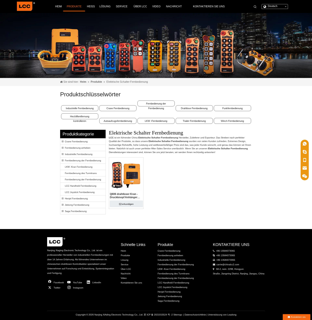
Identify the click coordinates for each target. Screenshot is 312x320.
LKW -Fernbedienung (156, 121)
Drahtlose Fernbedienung (194, 108)
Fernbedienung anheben (77, 148)
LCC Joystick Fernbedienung (80, 192)
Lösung (124, 260)
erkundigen (128, 204)
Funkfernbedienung (232, 108)
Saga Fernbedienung (76, 211)
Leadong (231, 314)
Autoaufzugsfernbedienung (118, 121)
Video (124, 278)
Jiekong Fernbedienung (77, 205)
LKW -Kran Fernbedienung (78, 167)
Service (124, 264)
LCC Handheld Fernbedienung (80, 186)
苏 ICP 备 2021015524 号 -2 (158, 314)
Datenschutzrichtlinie (196, 314)
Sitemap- (178, 314)
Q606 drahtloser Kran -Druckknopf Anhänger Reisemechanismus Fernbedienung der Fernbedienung (124, 196)
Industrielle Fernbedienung (80, 108)
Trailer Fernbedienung (194, 121)
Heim (123, 251)
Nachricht (125, 273)
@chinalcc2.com (230, 264)
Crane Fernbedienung (117, 108)
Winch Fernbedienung (232, 121)
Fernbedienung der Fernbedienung (156, 104)
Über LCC (126, 269)
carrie (219, 264)
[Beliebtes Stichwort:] (255, 7)
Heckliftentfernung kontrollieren (79, 117)
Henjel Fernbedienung (76, 198)
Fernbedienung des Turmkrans (81, 173)
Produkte (125, 255)
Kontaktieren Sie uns (131, 282)
